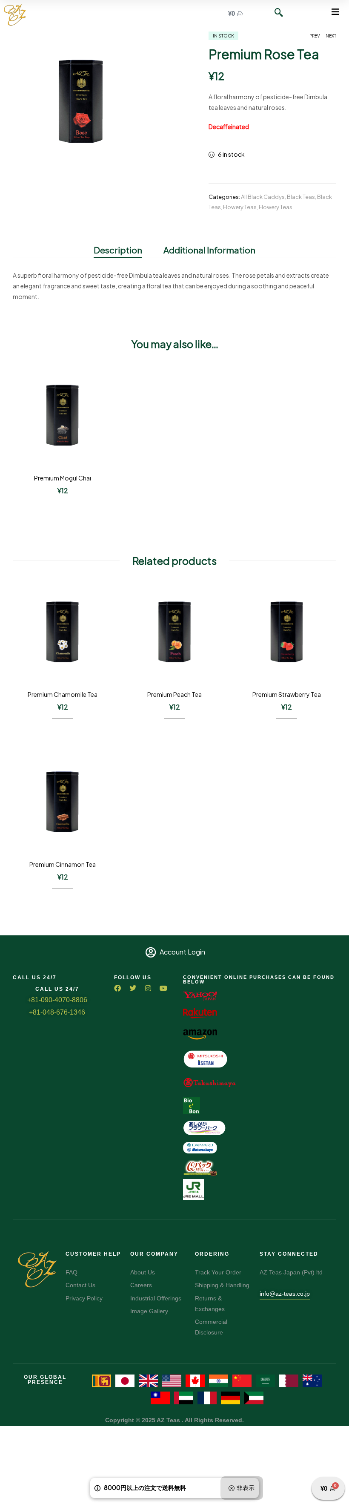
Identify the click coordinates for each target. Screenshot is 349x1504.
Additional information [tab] (209, 249)
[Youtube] (163, 988)
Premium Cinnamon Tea (62, 864)
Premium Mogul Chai (62, 478)
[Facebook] (117, 988)
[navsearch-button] (274, 12)
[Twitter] (132, 988)
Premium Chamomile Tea (62, 694)
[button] (335, 11)
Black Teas (301, 196)
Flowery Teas (240, 207)
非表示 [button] (246, 1487)
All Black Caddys (263, 196)
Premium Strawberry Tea (286, 694)
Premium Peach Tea (174, 694)
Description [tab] (118, 249)
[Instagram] (148, 988)
